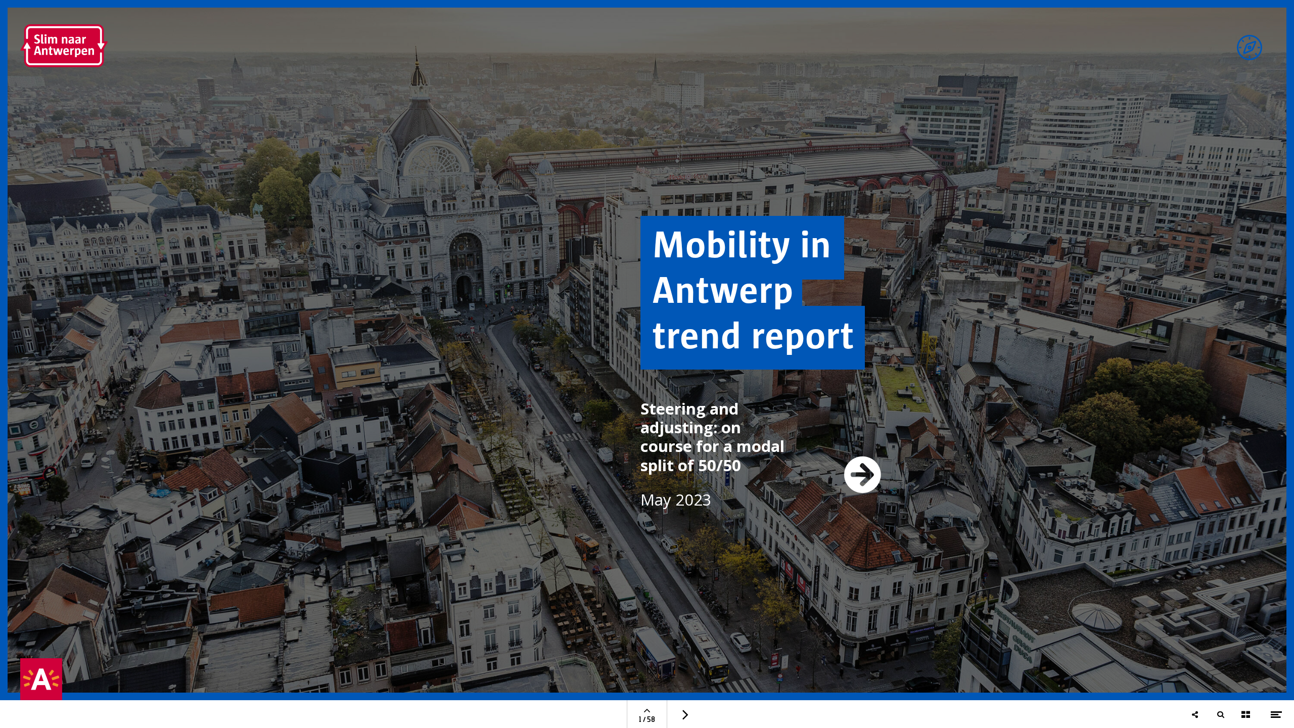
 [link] (863, 474)
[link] (1249, 47)
